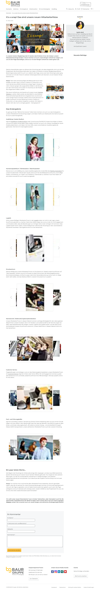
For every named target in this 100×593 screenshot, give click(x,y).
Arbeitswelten (33, 9)
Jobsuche (71, 9)
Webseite (10, 529)
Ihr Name (10, 518)
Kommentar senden (14, 550)
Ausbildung (14, 121)
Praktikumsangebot (56, 171)
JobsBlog (54, 9)
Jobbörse (16, 9)
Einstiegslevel (24, 9)
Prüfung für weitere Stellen (74, 587)
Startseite (9, 9)
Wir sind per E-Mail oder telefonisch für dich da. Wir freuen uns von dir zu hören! (38, 572)
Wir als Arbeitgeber (44, 9)
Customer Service (13, 374)
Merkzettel (86, 9)
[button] (40, 147)
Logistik (36, 220)
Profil (78, 9)
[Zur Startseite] (13, 3)
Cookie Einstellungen (89, 587)
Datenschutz (62, 587)
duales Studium (22, 121)
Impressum (54, 587)
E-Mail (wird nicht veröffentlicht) (17, 523)
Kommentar (11, 534)
